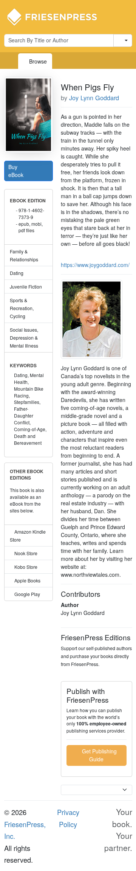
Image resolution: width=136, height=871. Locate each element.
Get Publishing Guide (98, 755)
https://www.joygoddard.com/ (95, 265)
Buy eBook (16, 171)
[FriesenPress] (57, 16)
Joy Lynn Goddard (94, 97)
